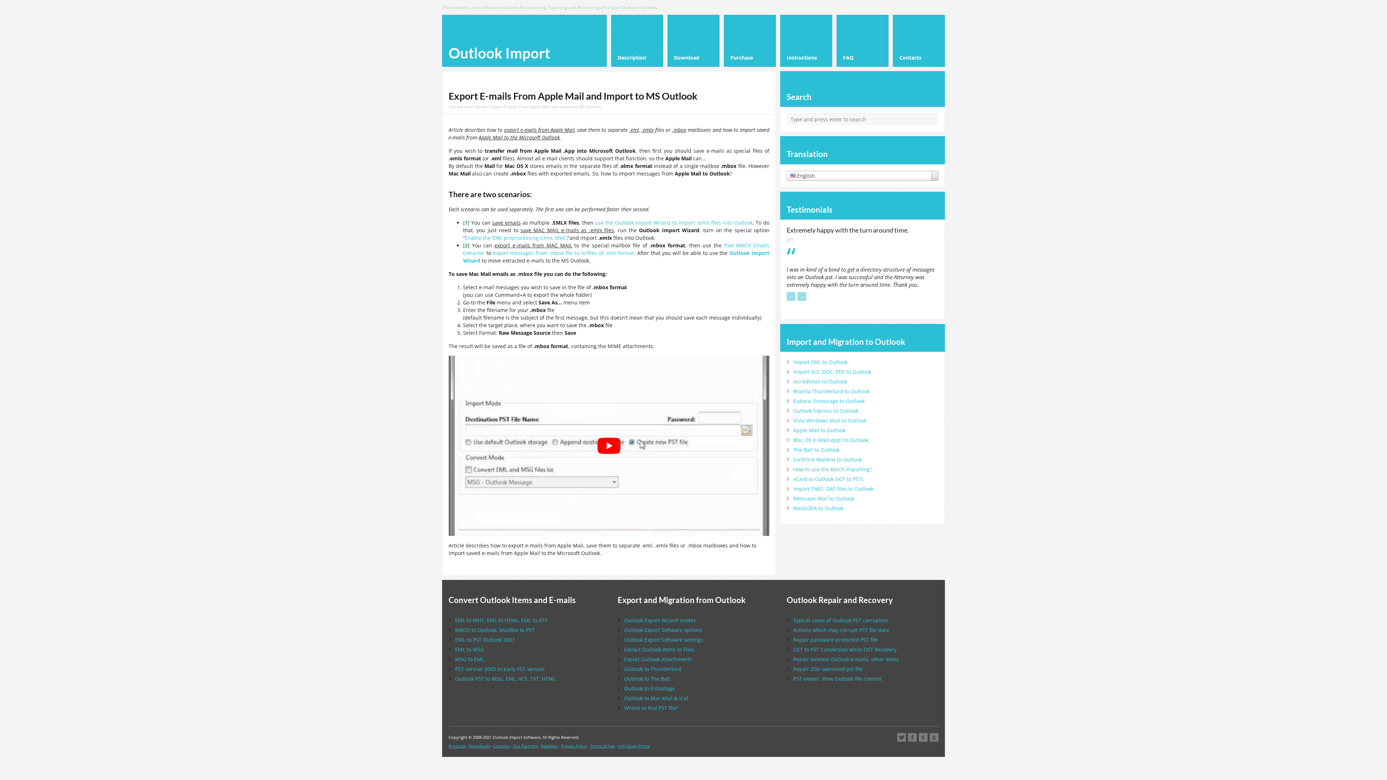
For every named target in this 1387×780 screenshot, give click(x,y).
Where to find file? (651, 708)
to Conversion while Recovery (844, 649)
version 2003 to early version (500, 669)
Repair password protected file (835, 639)
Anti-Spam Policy (634, 746)
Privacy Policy (574, 746)
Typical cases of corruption (841, 620)
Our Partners (525, 746)
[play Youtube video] (609, 446)
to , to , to (501, 620)
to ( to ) (828, 479)
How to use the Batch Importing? (832, 469)
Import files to (833, 488)
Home (481, 106)
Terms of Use (602, 746)
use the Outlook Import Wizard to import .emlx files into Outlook (673, 222)
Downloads (479, 746)
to (831, 391)
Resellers (549, 746)
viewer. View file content (837, 678)
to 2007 (485, 639)
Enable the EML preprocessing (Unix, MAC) (516, 237)
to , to (495, 630)
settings (663, 639)
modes (660, 620)
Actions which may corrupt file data (841, 630)
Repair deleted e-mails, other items (846, 659)
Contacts (501, 746)
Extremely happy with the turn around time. (848, 230)
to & (656, 698)
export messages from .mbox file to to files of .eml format (563, 253)
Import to (820, 362)
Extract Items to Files (659, 649)
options (663, 630)
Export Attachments (658, 659)
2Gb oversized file (828, 669)
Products (457, 746)
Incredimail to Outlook (820, 381)
